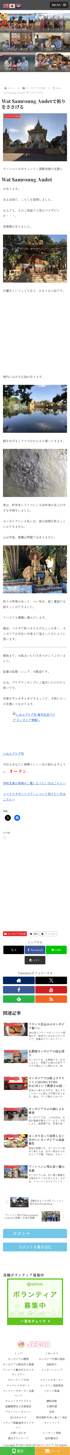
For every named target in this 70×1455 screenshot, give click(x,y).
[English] (6, 5)
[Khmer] (18, 5)
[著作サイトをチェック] (19, 980)
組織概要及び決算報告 (18, 1406)
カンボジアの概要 (18, 1359)
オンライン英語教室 (51, 1385)
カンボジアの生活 (17, 933)
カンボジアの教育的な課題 (18, 1364)
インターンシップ (51, 1370)
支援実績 (51, 1406)
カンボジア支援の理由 (52, 1359)
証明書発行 (51, 1438)
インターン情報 (52, 1433)
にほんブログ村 (13, 753)
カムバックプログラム (18, 1401)
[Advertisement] (35, 334)
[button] (35, 960)
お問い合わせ (18, 1433)
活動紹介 (51, 1364)
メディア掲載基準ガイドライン (18, 1425)
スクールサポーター (51, 1380)
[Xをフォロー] (51, 980)
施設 (35, 933)
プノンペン (50, 933)
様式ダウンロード (18, 1438)
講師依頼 (51, 1401)
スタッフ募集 (52, 1391)
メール (55, 1450)
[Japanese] (12, 5)
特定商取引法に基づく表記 (51, 1417)
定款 (51, 1412)
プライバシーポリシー (18, 1412)
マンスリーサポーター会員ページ (18, 1393)
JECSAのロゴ (18, 1417)
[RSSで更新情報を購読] (51, 999)
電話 (20, 1450)
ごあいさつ (51, 1353)
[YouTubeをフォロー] (51, 989)
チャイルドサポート (18, 1385)
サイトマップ (52, 1423)
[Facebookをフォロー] (19, 989)
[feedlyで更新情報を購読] (19, 999)
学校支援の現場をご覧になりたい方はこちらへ (34, 783)
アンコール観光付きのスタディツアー (18, 1372)
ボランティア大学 (18, 1380)
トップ (18, 1353)
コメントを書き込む (35, 1247)
